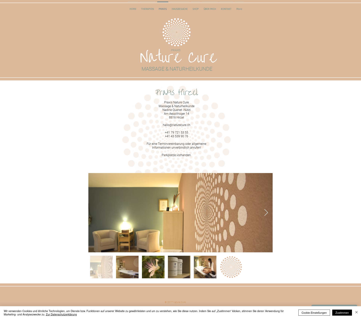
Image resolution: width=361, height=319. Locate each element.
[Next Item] (266, 212)
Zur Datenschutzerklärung (61, 314)
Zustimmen (342, 312)
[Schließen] (356, 312)
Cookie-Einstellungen (314, 312)
